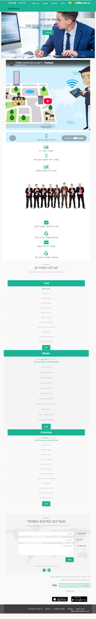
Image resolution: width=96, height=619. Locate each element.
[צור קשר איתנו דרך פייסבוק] (44, 570)
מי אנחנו (48, 609)
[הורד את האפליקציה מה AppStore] (60, 601)
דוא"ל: (79, 540)
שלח (69, 560)
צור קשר (35, 3)
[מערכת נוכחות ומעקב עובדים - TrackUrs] (79, 3)
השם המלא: (81, 533)
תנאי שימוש (80, 609)
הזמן (46, 347)
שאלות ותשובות (59, 609)
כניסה (21, 3)
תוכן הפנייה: (81, 546)
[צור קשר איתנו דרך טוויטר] (49, 570)
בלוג (63, 3)
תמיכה (45, 3)
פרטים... (48, 32)
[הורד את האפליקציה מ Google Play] (79, 601)
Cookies (70, 609)
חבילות (54, 3)
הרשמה (11, 3)
